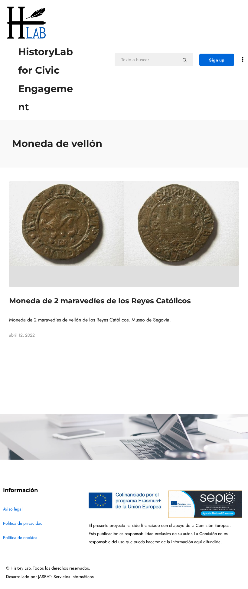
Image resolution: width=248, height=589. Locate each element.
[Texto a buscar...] (185, 60)
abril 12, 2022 (22, 335)
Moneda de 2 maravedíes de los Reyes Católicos (100, 300)
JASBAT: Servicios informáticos (66, 577)
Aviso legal (12, 509)
